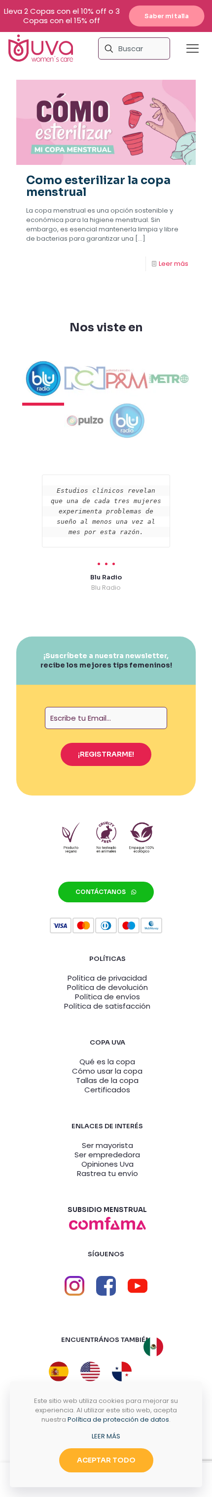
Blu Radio (106, 577)
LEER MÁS (106, 1436)
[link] (107, 1223)
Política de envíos (107, 996)
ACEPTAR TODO (106, 1460)
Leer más (173, 263)
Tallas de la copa (107, 1080)
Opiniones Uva (107, 1164)
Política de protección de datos (118, 1419)
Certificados (107, 1089)
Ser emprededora (107, 1154)
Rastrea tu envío (107, 1173)
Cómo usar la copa (107, 1071)
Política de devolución (107, 987)
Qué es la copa (107, 1061)
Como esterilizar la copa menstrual (98, 186)
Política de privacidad (107, 978)
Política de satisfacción (107, 1006)
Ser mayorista (107, 1145)
